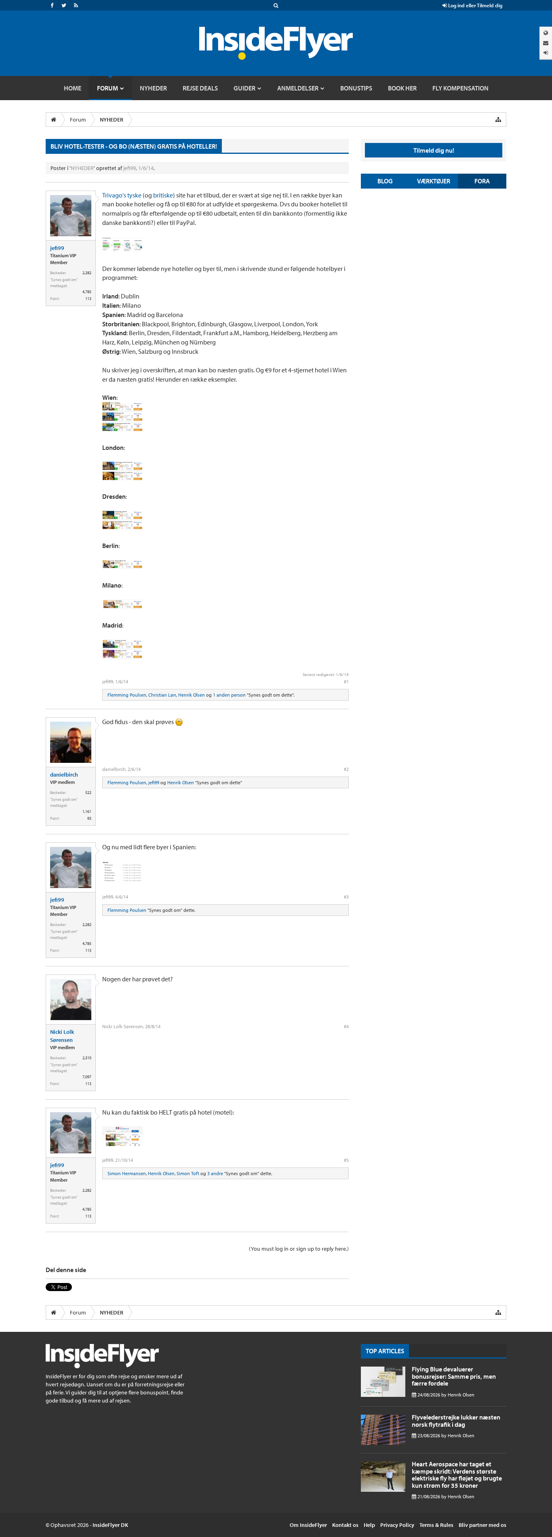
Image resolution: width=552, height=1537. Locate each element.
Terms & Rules (436, 1525)
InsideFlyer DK (110, 1525)
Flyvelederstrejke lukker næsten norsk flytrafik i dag (456, 1420)
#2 (346, 769)
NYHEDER (82, 168)
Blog (385, 181)
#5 (346, 1160)
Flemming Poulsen (126, 695)
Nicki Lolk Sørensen (62, 1036)
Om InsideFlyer (308, 1525)
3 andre (215, 1173)
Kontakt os (345, 1525)
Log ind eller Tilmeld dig (474, 5)
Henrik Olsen (191, 695)
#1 (346, 681)
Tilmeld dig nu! (433, 150)
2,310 (86, 1057)
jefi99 (129, 168)
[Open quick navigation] (498, 119)
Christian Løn (162, 695)
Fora (482, 181)
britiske (163, 195)
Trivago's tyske (121, 195)
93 (89, 818)
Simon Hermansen (126, 1173)
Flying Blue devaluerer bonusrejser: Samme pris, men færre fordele (454, 1376)
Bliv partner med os (482, 1525)
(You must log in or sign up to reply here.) (299, 1248)
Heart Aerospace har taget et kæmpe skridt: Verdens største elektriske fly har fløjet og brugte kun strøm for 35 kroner (457, 1474)
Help (369, 1525)
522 (88, 792)
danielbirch (64, 774)
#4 (346, 1026)
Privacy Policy (397, 1525)
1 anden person (229, 695)
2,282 (86, 272)
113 (88, 298)
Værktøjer (433, 181)
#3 (346, 897)
